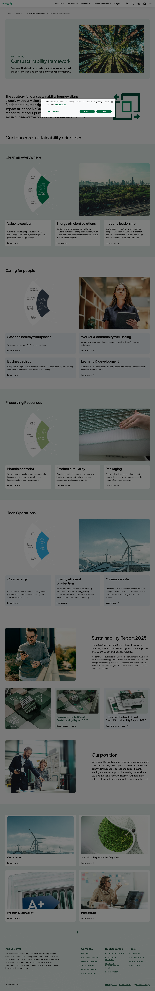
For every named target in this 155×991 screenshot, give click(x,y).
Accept (104, 111)
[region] (78, 108)
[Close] (111, 101)
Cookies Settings (53, 111)
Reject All (87, 111)
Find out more (60, 104)
